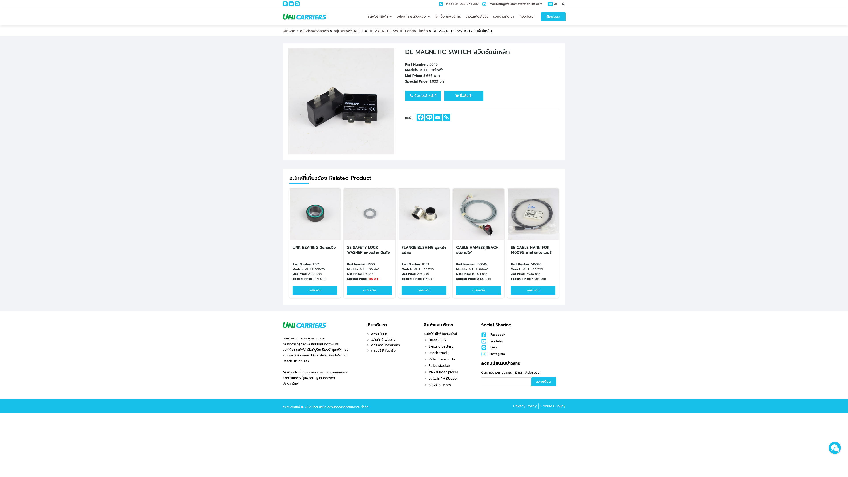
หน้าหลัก (289, 31)
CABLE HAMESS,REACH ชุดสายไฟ (477, 250)
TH (550, 4)
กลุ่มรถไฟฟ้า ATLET (349, 31)
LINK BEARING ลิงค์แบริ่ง (314, 247)
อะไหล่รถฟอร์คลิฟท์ (314, 31)
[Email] (438, 117)
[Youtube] (291, 3)
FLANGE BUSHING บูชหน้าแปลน (424, 250)
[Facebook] (285, 3)
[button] (563, 4)
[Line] (297, 3)
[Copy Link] (446, 117)
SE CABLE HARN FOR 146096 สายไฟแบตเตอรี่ (531, 250)
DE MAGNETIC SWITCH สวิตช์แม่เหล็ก (398, 31)
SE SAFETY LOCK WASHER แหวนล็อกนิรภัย (368, 250)
